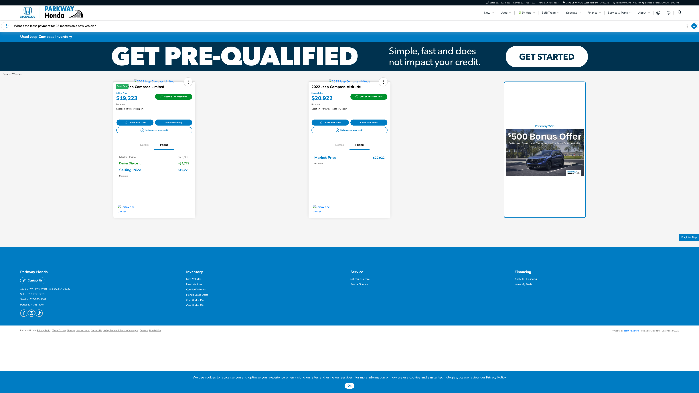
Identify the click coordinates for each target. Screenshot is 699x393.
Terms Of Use (59, 330)
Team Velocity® (631, 330)
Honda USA (155, 330)
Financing (523, 271)
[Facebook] (23, 313)
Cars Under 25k (195, 305)
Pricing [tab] (164, 145)
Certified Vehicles (196, 289)
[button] (154, 130)
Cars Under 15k (195, 300)
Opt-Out (144, 330)
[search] (680, 12)
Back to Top (689, 237)
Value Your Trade (138, 122)
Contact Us (35, 281)
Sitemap (71, 330)
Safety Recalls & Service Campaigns (120, 330)
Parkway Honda (28, 330)
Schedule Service (360, 279)
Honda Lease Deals (197, 295)
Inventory (194, 271)
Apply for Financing (526, 279)
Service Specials (359, 284)
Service (356, 271)
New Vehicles (194, 279)
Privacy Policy (44, 330)
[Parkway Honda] (51, 13)
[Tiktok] (39, 313)
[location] (564, 2)
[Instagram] (31, 313)
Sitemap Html (83, 330)
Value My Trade (523, 284)
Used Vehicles (194, 284)
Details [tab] (144, 145)
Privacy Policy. (496, 377)
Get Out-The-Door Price (175, 96)
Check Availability (173, 122)
